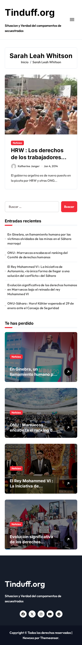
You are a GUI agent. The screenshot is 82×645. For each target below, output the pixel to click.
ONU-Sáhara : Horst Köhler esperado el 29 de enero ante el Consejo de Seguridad (40, 305)
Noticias (17, 142)
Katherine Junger (29, 166)
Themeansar (49, 638)
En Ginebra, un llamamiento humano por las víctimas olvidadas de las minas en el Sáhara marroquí (39, 238)
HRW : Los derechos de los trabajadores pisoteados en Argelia (39, 157)
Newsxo (28, 638)
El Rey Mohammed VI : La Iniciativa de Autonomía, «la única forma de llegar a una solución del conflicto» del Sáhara (38, 271)
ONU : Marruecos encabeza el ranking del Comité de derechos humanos (37, 255)
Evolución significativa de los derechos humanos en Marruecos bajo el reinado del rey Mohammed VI (42, 289)
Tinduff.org (30, 12)
